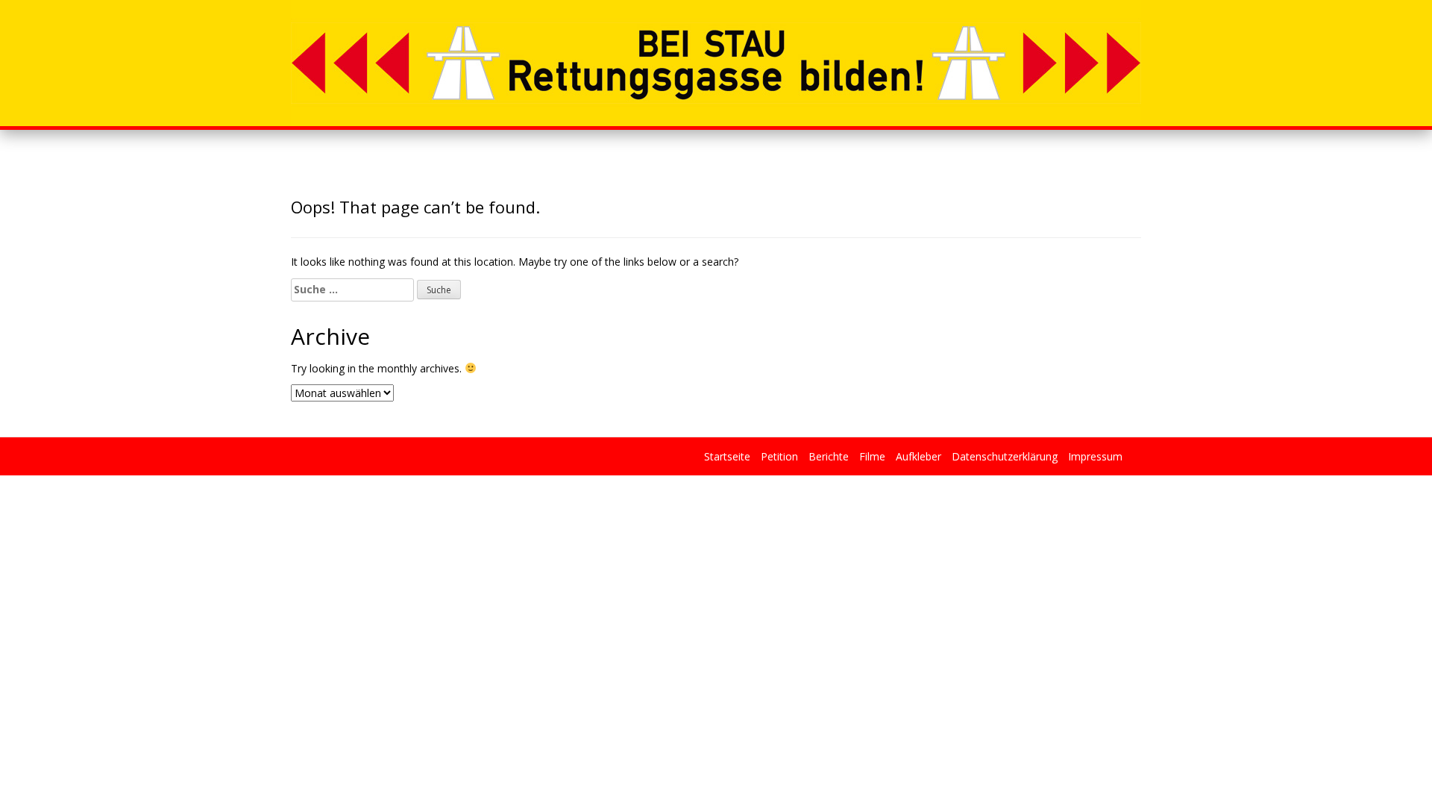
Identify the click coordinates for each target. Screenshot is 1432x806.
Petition (779, 456)
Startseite (727, 456)
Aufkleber (918, 456)
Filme (872, 456)
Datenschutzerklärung (1005, 456)
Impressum (1095, 456)
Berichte (828, 456)
